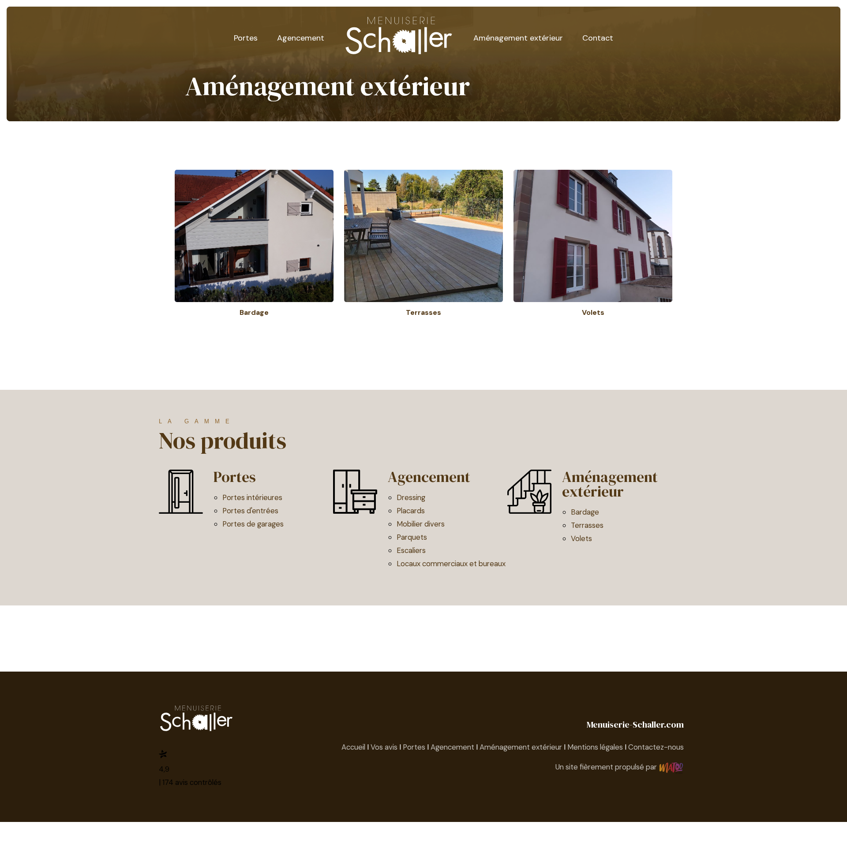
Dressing (411, 497)
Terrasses (587, 525)
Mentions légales (595, 747)
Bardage (585, 512)
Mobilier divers (421, 524)
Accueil (353, 747)
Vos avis (384, 747)
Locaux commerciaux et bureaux (451, 563)
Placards (411, 510)
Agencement (300, 38)
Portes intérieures (252, 497)
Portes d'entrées (250, 510)
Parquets (412, 537)
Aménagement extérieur (518, 38)
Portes (246, 38)
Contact (597, 38)
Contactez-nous (656, 747)
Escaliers (411, 550)
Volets (581, 538)
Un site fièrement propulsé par (607, 767)
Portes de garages (253, 524)
